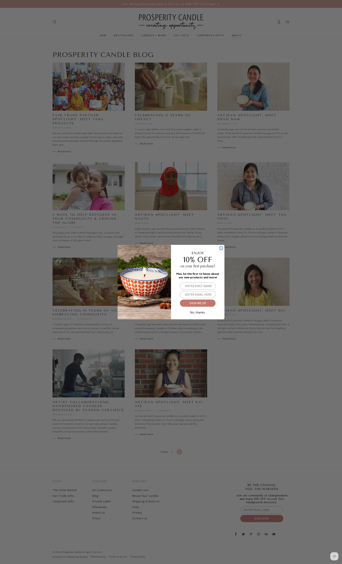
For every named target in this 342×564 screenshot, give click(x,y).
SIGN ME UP (198, 303)
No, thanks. (197, 312)
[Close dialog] (221, 248)
